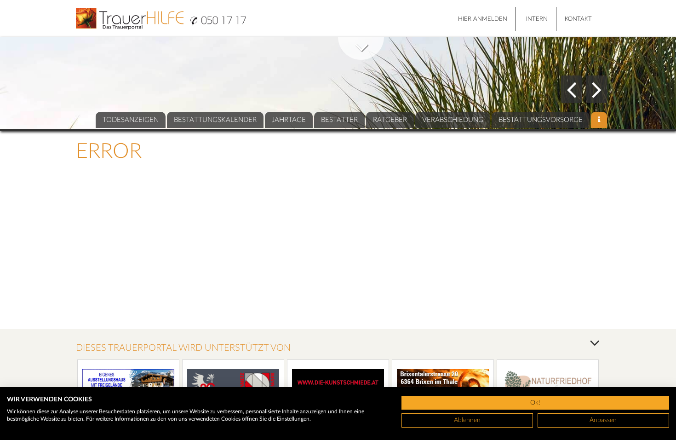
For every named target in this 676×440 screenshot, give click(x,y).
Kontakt (578, 19)
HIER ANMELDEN (482, 19)
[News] (599, 120)
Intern (537, 19)
